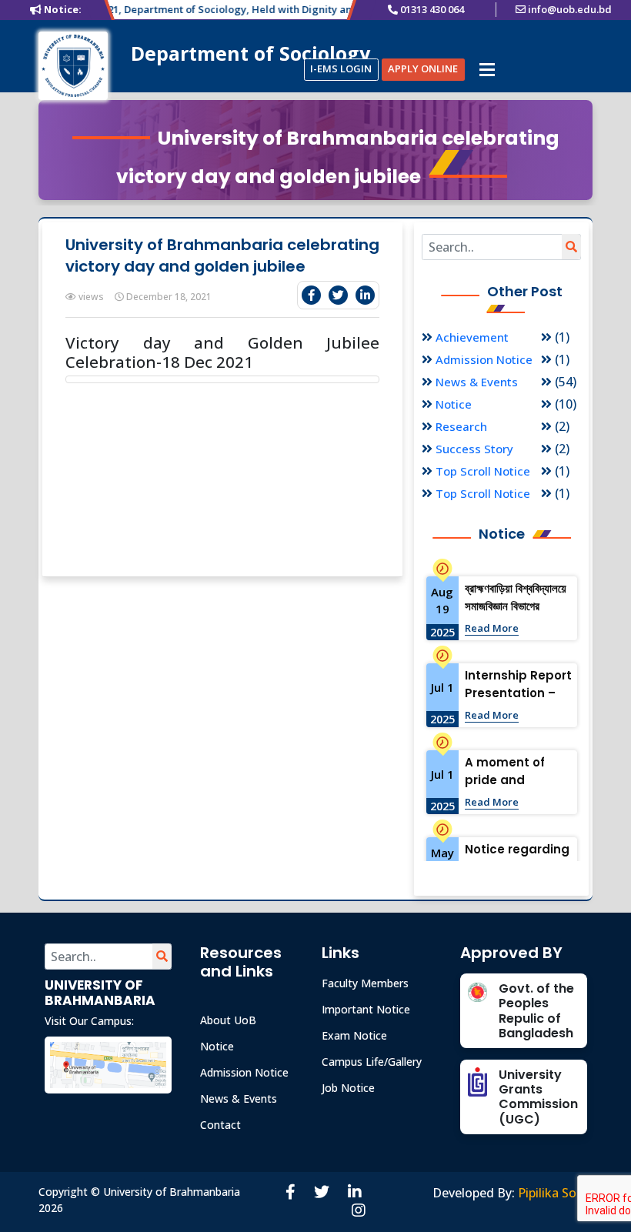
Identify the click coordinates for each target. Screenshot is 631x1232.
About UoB (228, 1020)
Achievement (472, 337)
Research (461, 426)
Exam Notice (354, 1035)
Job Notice (348, 1087)
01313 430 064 (432, 9)
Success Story (474, 448)
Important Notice (366, 1009)
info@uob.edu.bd (570, 9)
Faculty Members (365, 983)
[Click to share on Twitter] (338, 295)
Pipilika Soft (552, 1192)
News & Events (477, 381)
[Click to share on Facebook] (311, 295)
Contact (220, 1124)
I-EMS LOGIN (341, 68)
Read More (492, 628)
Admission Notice (484, 359)
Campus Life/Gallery (372, 1061)
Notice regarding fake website (517, 858)
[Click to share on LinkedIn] (365, 295)
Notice (454, 404)
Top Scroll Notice (483, 471)
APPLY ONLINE (423, 68)
